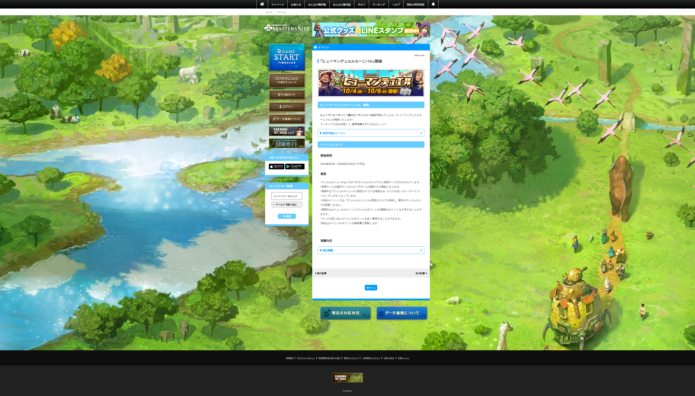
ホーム (269, 12)
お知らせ (296, 4)
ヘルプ (396, 4)
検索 (288, 216)
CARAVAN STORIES (347, 377)
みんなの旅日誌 (342, 4)
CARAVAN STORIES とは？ (287, 131)
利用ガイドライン (351, 357)
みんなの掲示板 (317, 4)
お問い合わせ (389, 357)
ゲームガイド (287, 143)
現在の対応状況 (416, 4)
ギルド (361, 4)
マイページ (277, 4)
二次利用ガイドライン (371, 357)
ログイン (287, 107)
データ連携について (287, 119)
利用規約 (289, 357)
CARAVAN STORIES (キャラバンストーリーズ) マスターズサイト (286, 28)
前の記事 (322, 273)
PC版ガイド (287, 95)
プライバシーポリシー (306, 357)
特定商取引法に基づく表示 (329, 357)
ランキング (378, 4)
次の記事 (420, 273)
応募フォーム (403, 357)
